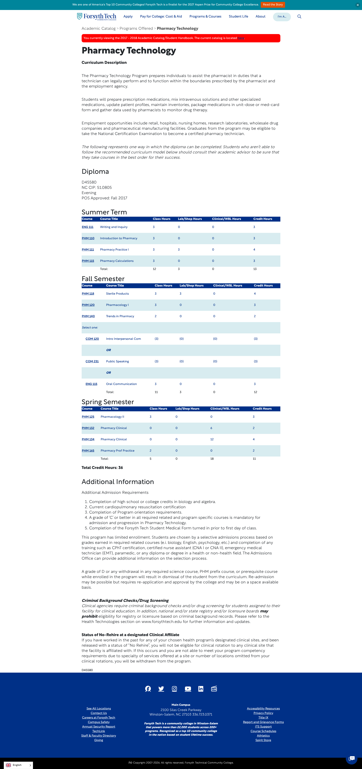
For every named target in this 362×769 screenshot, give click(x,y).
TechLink (98, 731)
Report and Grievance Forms (263, 722)
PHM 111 (88, 249)
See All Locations (99, 708)
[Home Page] (96, 16)
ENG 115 (91, 384)
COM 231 (92, 361)
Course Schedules (263, 731)
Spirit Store (263, 740)
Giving (98, 740)
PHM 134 (88, 439)
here (241, 38)
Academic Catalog (99, 29)
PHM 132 (88, 428)
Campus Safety (99, 722)
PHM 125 (88, 416)
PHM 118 (88, 293)
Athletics (263, 735)
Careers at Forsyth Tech (98, 717)
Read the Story (273, 4)
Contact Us (99, 713)
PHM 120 (88, 305)
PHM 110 (88, 238)
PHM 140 (88, 316)
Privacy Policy (263, 713)
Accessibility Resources (263, 708)
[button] (282, 16)
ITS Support (263, 726)
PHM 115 (88, 261)
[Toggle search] (299, 16)
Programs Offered (136, 29)
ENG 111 (87, 227)
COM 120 (92, 339)
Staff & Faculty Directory (98, 735)
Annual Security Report (98, 726)
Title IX (263, 717)
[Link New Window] (148, 688)
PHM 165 (88, 450)
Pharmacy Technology (177, 29)
